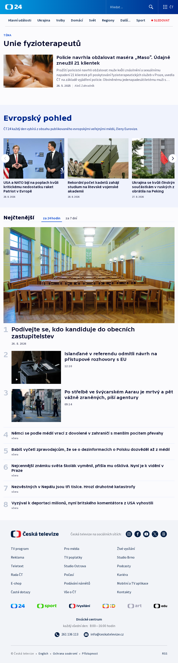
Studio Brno (126, 557)
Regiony (108, 20)
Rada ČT (17, 574)
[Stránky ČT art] (135, 605)
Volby (60, 20)
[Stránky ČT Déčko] (108, 605)
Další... (125, 20)
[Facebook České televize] (137, 534)
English (43, 653)
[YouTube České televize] (146, 534)
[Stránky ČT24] (18, 605)
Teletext (17, 566)
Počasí (69, 574)
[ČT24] (13, 7)
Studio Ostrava (75, 566)
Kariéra (122, 574)
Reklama (17, 557)
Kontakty (124, 592)
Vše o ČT (70, 592)
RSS (164, 653)
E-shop (16, 583)
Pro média (71, 548)
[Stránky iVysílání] (79, 605)
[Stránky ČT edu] (160, 605)
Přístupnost (90, 653)
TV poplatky (73, 557)
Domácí (77, 20)
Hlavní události (19, 20)
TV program (20, 548)
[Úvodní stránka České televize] (35, 534)
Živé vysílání (126, 548)
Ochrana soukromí (65, 653)
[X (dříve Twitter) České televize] (155, 534)
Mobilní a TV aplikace (132, 583)
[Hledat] (151, 7)
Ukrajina (43, 20)
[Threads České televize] (163, 534)
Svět (92, 20)
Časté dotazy (20, 592)
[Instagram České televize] (128, 534)
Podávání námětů (77, 583)
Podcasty (124, 566)
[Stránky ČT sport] (47, 605)
